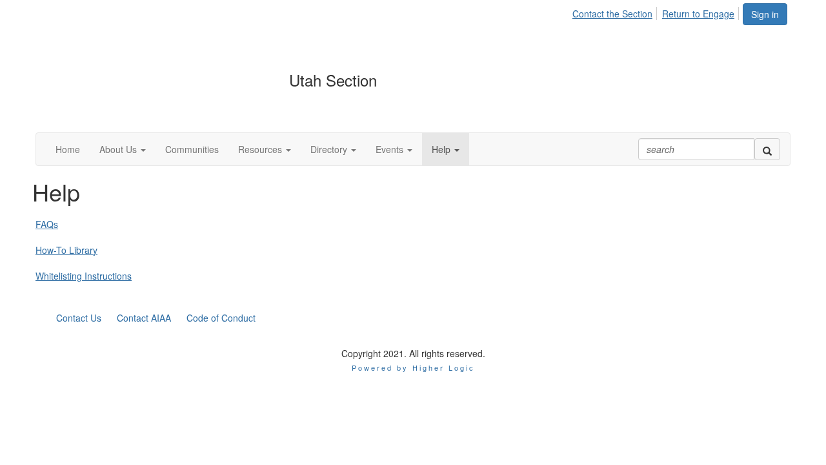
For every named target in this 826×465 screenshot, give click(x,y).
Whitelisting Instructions (83, 275)
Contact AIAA (144, 317)
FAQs (46, 224)
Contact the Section (612, 13)
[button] (123, 149)
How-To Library (66, 249)
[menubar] (657, 11)
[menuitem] (616, 11)
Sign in (765, 14)
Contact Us (78, 317)
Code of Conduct (221, 317)
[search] (767, 149)
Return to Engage (698, 13)
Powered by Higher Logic (413, 367)
